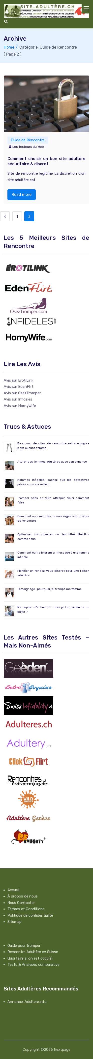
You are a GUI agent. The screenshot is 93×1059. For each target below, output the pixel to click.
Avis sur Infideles (18, 399)
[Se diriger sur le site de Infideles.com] (31, 321)
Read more (21, 194)
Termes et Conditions (26, 909)
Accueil (13, 890)
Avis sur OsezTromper (22, 393)
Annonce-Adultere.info (27, 1001)
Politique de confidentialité (30, 915)
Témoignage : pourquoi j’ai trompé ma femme (49, 589)
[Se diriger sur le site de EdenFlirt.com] (28, 287)
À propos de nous (22, 896)
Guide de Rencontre (28, 140)
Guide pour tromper (23, 945)
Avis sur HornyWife (20, 406)
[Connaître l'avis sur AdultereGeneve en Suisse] (28, 817)
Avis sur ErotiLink (18, 380)
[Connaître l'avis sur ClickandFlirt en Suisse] (28, 761)
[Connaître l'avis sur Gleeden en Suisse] (28, 668)
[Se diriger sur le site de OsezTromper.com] (28, 305)
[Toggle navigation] (87, 8)
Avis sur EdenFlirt (18, 386)
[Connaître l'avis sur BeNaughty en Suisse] (28, 836)
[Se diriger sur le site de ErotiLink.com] (28, 268)
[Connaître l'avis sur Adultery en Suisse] (28, 742)
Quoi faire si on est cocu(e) (30, 958)
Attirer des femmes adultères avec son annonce (52, 461)
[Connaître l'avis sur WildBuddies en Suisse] (28, 799)
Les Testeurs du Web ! (28, 147)
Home (9, 47)
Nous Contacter (21, 902)
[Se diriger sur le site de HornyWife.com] (28, 336)
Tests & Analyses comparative (33, 964)
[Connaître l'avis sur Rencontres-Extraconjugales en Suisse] (28, 780)
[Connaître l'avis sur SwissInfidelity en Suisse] (28, 705)
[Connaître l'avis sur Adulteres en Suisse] (28, 724)
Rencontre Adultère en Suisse (32, 952)
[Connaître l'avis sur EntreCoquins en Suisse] (28, 686)
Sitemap (14, 921)
